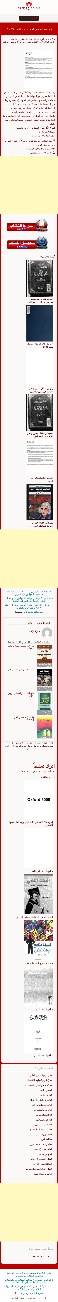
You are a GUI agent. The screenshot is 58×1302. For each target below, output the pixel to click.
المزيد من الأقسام (41, 1173)
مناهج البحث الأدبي (43, 1009)
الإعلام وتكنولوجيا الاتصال (38, 1080)
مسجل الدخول (37, 771)
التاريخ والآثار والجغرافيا (39, 1100)
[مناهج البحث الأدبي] (38, 986)
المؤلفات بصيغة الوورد (39, 1144)
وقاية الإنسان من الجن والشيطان (24, 718)
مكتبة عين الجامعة (46, 39)
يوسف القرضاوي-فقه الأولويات (29, 743)
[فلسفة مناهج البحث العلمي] (38, 940)
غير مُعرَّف (35, 152)
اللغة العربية (44, 1139)
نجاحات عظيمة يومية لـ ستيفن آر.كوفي (20, 647)
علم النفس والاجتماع (40, 1159)
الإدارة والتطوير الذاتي (45, 665)
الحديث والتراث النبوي (40, 1104)
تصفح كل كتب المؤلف (17, 642)
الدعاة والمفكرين (26, 39)
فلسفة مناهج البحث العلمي (39, 963)
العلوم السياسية (42, 1119)
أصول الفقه (45, 1090)
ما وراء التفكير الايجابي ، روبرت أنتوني (20, 694)
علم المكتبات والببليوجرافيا (37, 1168)
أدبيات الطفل (44, 1095)
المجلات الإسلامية (42, 1149)
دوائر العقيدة (46, 737)
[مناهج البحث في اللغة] (38, 848)
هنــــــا (18, 611)
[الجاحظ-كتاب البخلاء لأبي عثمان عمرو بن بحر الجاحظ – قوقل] (38, 69)
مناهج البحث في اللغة (42, 871)
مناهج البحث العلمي (43, 1055)
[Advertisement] (29, 185)
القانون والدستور (42, 1124)
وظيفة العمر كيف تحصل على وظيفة (20, 671)
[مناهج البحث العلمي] (38, 1032)
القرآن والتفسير (43, 1134)
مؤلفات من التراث (41, 1163)
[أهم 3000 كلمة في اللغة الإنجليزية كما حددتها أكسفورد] (38, 800)
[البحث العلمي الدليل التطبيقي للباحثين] (38, 894)
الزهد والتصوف (43, 1114)
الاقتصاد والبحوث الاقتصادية (37, 1085)
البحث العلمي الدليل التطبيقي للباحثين (34, 917)
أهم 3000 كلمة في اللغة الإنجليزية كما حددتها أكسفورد (31, 823)
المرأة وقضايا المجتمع (40, 1129)
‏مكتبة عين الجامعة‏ (42, 1256)
